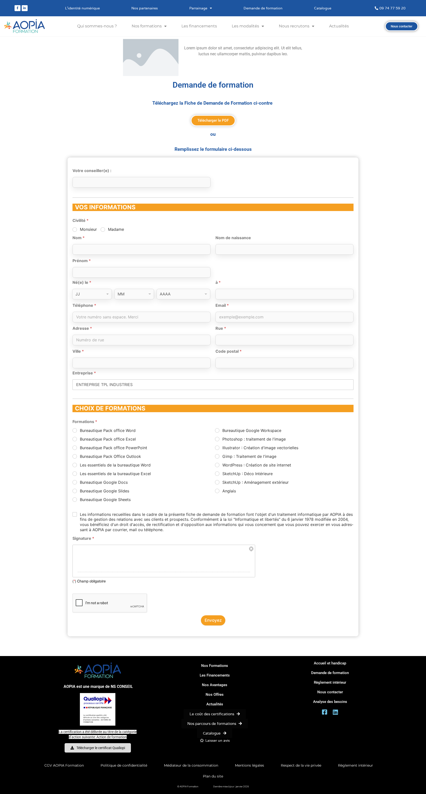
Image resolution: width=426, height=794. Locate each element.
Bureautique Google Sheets (105, 499)
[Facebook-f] (17, 8)
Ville (78, 351)
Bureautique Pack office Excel (108, 439)
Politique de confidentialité (124, 765)
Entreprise (84, 373)
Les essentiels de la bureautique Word (115, 465)
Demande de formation (263, 8)
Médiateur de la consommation (191, 765)
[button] (231, 787)
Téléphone (84, 305)
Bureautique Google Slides (104, 490)
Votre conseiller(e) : (91, 170)
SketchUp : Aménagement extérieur (255, 482)
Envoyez (213, 620)
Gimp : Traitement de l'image (249, 456)
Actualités (339, 26)
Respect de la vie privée (301, 765)
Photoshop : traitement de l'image (254, 439)
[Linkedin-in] (25, 8)
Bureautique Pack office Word (108, 430)
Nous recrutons (294, 26)
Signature (83, 538)
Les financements (199, 26)
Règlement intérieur (355, 765)
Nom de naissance (233, 237)
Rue (220, 328)
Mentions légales (249, 765)
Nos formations (147, 26)
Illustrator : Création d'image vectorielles (260, 447)
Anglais (229, 490)
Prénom (81, 260)
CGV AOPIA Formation (64, 765)
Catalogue (322, 8)
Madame (116, 229)
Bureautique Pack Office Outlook (110, 456)
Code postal (228, 351)
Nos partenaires (144, 8)
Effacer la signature (251, 548)
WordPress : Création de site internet (256, 465)
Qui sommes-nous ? (97, 26)
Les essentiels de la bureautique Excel (115, 473)
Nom (78, 237)
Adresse (82, 328)
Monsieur (88, 229)
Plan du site (213, 776)
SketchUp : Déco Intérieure (247, 473)
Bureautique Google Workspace (251, 430)
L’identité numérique (82, 8)
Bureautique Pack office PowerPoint (113, 447)
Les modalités (245, 26)
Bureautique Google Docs (104, 482)
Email (222, 305)
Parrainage (198, 8)
